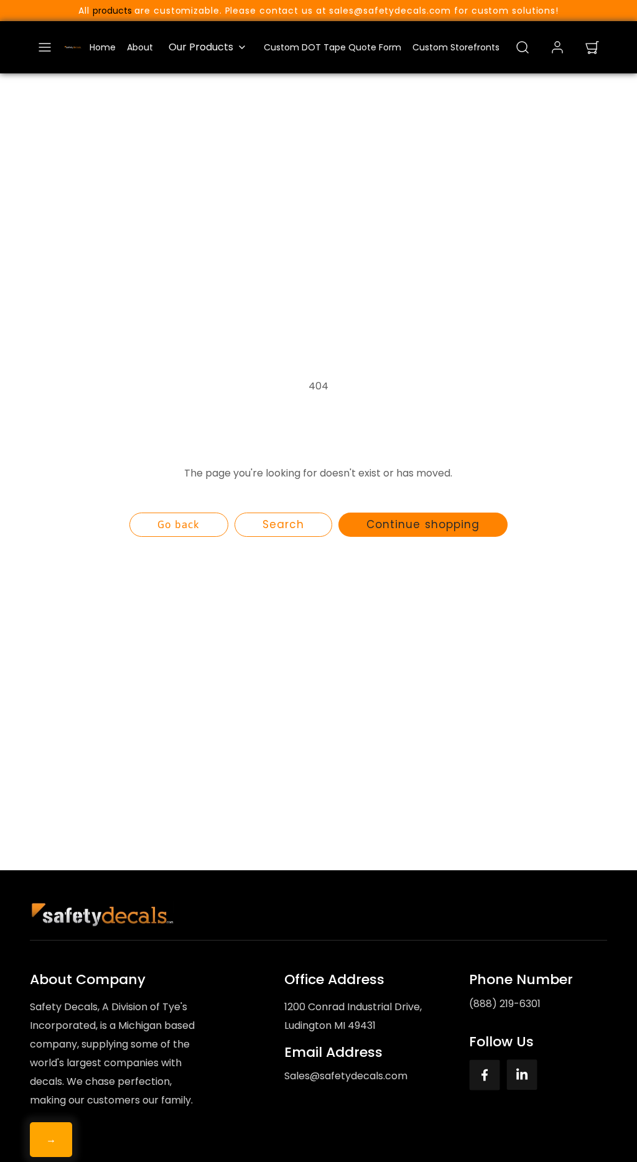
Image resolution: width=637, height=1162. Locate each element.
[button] (45, 47)
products (112, 10)
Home (103, 47)
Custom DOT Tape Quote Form (332, 47)
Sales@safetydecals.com (345, 1076)
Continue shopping (422, 524)
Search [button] (283, 524)
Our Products (201, 47)
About (140, 47)
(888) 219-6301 (505, 1004)
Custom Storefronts (456, 47)
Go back (178, 524)
